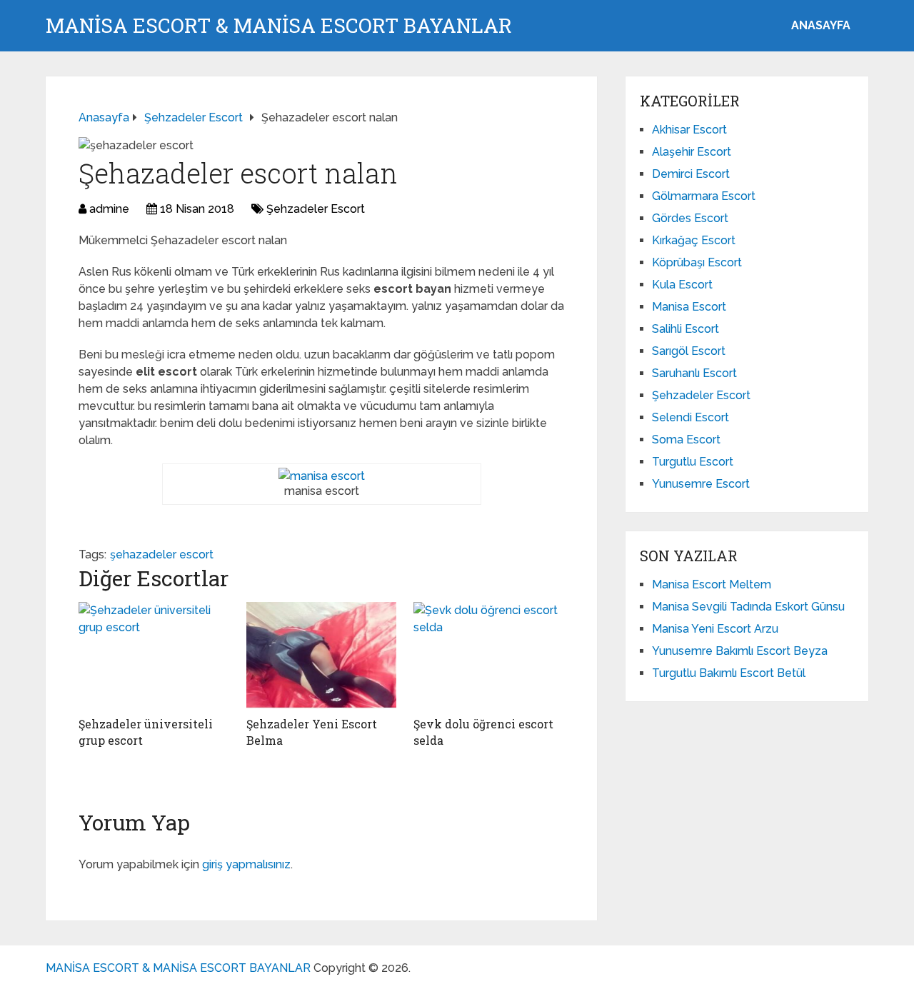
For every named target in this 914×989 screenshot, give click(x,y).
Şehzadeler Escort (315, 209)
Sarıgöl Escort (688, 351)
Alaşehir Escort (691, 152)
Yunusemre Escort (701, 484)
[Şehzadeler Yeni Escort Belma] (321, 655)
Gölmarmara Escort (703, 196)
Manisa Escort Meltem (711, 584)
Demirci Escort (691, 174)
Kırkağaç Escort (693, 240)
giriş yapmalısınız (246, 864)
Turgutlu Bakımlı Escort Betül (728, 673)
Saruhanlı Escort (694, 373)
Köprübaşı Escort (697, 262)
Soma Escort (686, 439)
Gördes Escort (690, 218)
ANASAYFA (820, 25)
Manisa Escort (689, 306)
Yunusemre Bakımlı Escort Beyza (740, 651)
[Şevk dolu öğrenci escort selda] (488, 655)
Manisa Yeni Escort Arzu (715, 629)
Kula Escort (682, 284)
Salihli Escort (685, 329)
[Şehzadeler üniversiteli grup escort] (154, 655)
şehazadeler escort (162, 554)
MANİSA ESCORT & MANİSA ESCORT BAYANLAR (279, 26)
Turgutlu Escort (692, 461)
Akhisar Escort (689, 129)
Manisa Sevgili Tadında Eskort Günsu (748, 606)
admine (109, 209)
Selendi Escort (690, 417)
